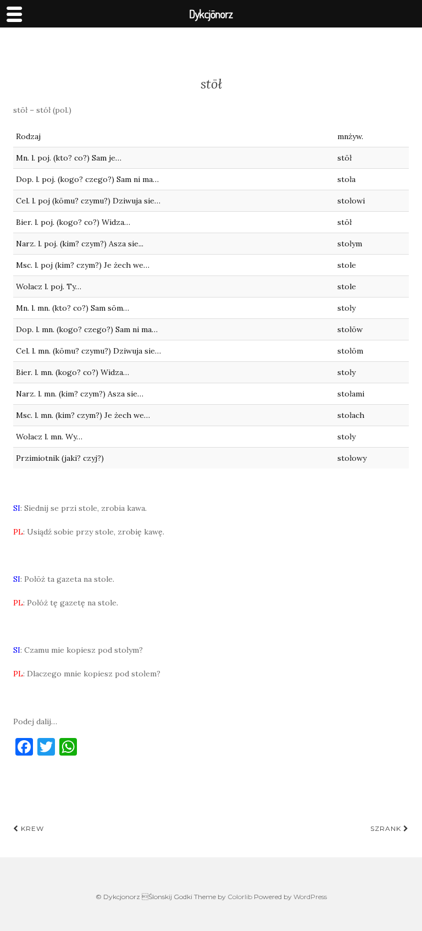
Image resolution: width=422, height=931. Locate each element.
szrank (386, 828)
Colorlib (239, 897)
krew (31, 828)
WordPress (310, 897)
